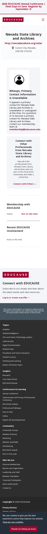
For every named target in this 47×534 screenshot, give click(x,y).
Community (8, 426)
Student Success (9, 357)
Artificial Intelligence (10, 333)
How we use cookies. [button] (13, 522)
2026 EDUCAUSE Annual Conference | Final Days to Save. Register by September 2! (23, 6)
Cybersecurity (8, 341)
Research (6, 375)
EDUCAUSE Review (10, 383)
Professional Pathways (12, 408)
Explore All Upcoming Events (14, 420)
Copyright (7, 502)
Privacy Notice (10, 508)
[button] (43, 20)
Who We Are (8, 460)
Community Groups (10, 430)
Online (5, 416)
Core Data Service (10, 379)
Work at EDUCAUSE (10, 484)
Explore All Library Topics (12, 365)
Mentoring (7, 438)
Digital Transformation (11, 345)
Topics (6, 325)
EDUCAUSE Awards (10, 450)
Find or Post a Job (10, 454)
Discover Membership (11, 464)
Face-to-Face (8, 412)
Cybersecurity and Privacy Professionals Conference (19, 399)
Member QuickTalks (10, 442)
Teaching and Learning (12, 361)
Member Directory (10, 434)
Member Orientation (11, 476)
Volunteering (8, 446)
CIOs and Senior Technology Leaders (17, 337)
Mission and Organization (13, 468)
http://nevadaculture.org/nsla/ (23, 43)
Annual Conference (10, 393)
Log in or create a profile (15, 298)
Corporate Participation (12, 480)
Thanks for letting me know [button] (23, 529)
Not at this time (30, 214)
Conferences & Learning (14, 389)
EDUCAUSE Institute (10, 404)
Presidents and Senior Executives (16, 353)
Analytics (6, 329)
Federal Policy (8, 349)
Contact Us (7, 488)
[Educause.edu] (16, 275)
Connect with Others (23, 184)
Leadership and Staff (11, 472)
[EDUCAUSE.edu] (13, 19)
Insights (7, 371)
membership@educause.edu (24, 130)
